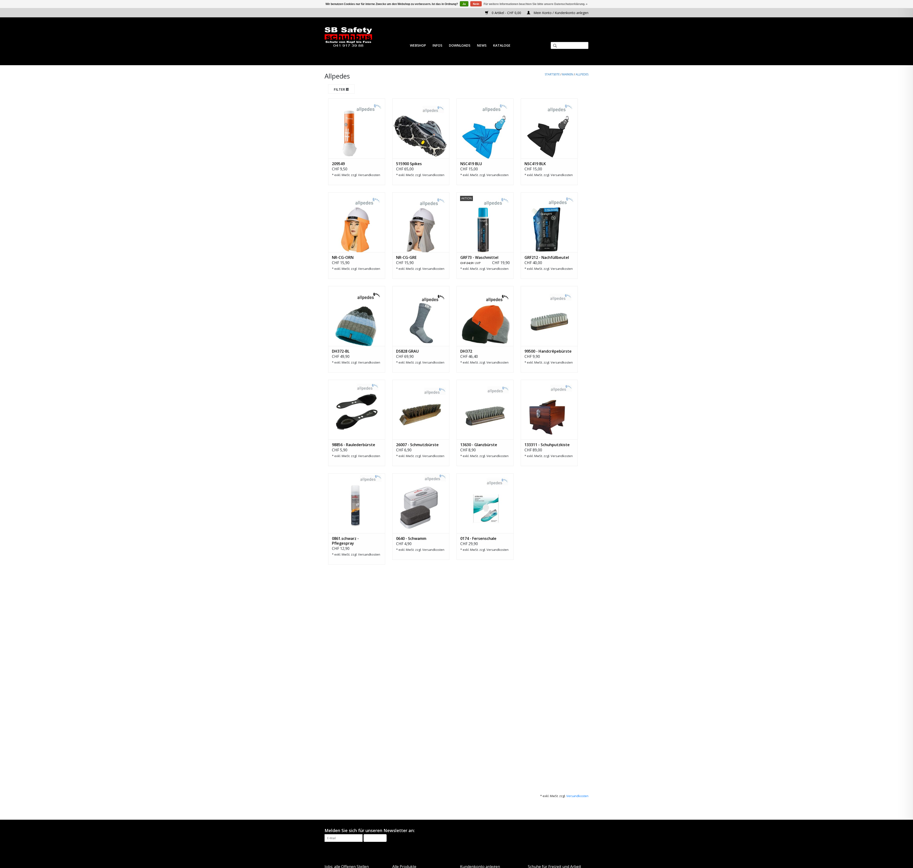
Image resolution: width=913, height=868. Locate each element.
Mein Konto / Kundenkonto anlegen (560, 12)
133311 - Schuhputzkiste (547, 444)
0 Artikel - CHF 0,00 (506, 12)
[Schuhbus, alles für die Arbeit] (348, 37)
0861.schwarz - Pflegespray (345, 541)
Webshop (418, 45)
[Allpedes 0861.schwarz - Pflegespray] (356, 503)
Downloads (459, 45)
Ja (464, 4)
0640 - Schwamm (411, 538)
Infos (437, 45)
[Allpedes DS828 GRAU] (420, 316)
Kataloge (501, 45)
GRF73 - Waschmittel (479, 257)
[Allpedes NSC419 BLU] (485, 128)
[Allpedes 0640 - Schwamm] (420, 503)
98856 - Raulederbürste (353, 444)
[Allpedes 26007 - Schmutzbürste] (420, 410)
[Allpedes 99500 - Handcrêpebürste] (549, 316)
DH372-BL (341, 351)
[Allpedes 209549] (356, 128)
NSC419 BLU (471, 163)
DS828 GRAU (407, 351)
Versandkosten (369, 175)
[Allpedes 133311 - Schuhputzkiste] (549, 410)
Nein (476, 4)
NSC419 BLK (535, 163)
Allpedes (582, 74)
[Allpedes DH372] (485, 316)
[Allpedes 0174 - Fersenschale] (485, 503)
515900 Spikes (409, 163)
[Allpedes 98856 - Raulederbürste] (356, 410)
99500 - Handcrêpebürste (548, 351)
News (481, 45)
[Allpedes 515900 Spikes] (420, 128)
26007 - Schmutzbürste (417, 444)
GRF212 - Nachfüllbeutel (546, 257)
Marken (567, 74)
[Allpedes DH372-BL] (356, 316)
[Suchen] (553, 46)
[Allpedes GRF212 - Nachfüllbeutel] (549, 222)
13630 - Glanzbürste (478, 444)
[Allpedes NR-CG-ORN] (356, 222)
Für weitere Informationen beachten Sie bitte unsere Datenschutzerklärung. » (536, 4)
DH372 (466, 351)
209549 (338, 163)
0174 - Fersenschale (478, 538)
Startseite (552, 74)
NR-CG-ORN (343, 257)
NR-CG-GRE (406, 257)
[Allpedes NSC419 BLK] (549, 128)
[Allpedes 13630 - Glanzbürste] (485, 410)
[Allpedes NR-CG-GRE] (420, 222)
